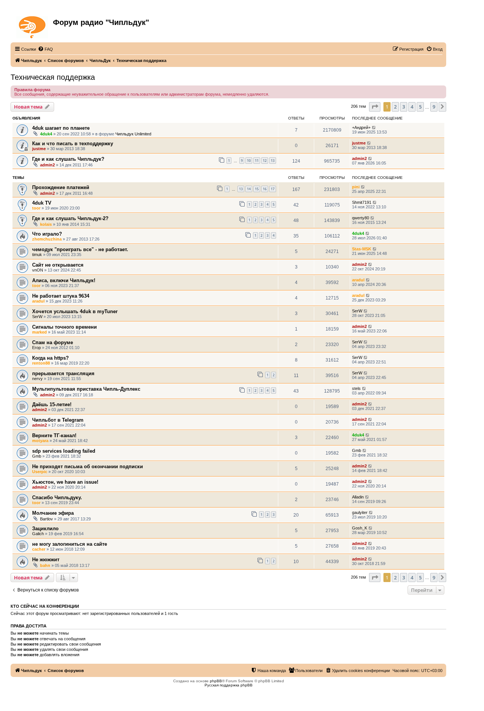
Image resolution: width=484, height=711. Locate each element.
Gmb (36, 456)
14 (249, 188)
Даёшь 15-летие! (51, 404)
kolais (46, 224)
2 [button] (395, 106)
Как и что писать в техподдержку (72, 143)
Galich (38, 533)
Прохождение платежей (60, 187)
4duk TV (41, 203)
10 (249, 160)
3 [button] (403, 106)
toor (36, 208)
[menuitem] (45, 49)
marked (39, 332)
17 (273, 188)
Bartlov (46, 519)
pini (356, 187)
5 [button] (420, 106)
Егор (36, 347)
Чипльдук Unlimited (133, 134)
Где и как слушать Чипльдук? (68, 159)
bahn (45, 565)
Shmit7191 (361, 202)
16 (265, 188)
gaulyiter (360, 512)
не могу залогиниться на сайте (69, 544)
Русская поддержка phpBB (229, 685)
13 (273, 160)
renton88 (41, 363)
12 (265, 160)
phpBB (216, 681)
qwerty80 (360, 218)
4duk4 (46, 134)
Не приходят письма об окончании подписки (87, 466)
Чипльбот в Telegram (58, 420)
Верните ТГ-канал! (54, 435)
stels (356, 388)
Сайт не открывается (58, 265)
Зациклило (45, 528)
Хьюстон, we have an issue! (65, 482)
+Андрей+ (361, 127)
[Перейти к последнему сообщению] (374, 127)
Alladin (358, 497)
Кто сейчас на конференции (45, 606)
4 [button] (412, 106)
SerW (37, 316)
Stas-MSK (361, 249)
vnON (37, 270)
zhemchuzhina (47, 239)
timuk (37, 254)
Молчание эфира (53, 513)
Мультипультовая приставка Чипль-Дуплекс (86, 389)
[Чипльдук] (32, 25)
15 (257, 188)
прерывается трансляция (63, 373)
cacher (38, 549)
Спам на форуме (52, 342)
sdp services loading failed (63, 451)
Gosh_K (359, 528)
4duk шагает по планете (61, 128)
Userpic (39, 471)
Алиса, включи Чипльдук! (63, 280)
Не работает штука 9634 (60, 296)
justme (39, 148)
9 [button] (434, 106)
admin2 (47, 165)
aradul (358, 280)
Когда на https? (50, 358)
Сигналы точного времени (64, 327)
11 (257, 160)
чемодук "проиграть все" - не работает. (80, 249)
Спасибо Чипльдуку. (57, 497)
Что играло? (47, 234)
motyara (40, 440)
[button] (374, 106)
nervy (37, 378)
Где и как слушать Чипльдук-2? (70, 218)
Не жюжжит (45, 559)
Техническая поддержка (53, 77)
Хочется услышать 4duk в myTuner (75, 311)
